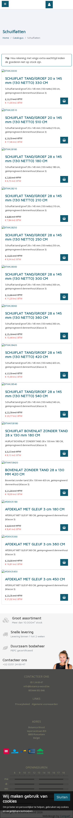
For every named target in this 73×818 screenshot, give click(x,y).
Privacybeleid (22, 704)
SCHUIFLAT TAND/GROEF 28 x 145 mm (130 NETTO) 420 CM (33, 354)
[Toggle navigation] (5, 4)
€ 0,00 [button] (64, 3)
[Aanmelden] (49, 4)
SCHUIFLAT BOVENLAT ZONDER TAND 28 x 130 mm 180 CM (36, 433)
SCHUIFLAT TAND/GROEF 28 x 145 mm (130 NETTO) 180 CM (33, 159)
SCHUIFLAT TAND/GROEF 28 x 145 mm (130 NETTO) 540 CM (33, 394)
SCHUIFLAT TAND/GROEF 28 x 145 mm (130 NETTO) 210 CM (33, 198)
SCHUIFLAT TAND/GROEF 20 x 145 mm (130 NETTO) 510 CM (33, 120)
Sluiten (62, 797)
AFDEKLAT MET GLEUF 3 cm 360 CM (35, 544)
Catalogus (18, 37)
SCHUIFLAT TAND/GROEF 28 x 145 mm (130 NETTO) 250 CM (33, 237)
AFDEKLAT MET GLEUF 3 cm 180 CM (34, 509)
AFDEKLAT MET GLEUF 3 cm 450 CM (35, 579)
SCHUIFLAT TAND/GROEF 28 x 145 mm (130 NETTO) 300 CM (33, 276)
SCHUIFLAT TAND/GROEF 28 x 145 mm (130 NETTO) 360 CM (33, 315)
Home (6, 37)
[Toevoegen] (64, 101)
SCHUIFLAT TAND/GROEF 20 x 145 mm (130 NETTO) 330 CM (33, 80)
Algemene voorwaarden (45, 704)
